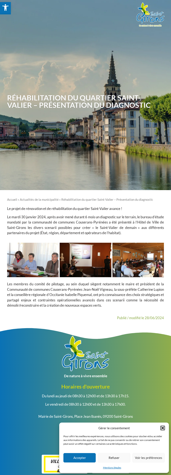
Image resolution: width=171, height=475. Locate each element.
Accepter (79, 458)
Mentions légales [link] (112, 467)
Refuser (114, 458)
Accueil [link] (12, 199)
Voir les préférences (148, 458)
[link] (5, 7)
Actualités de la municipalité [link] (39, 199)
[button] (163, 428)
